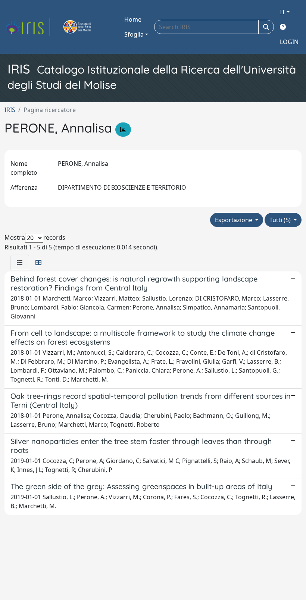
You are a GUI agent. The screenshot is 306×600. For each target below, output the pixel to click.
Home (132, 19)
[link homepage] (27, 27)
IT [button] (282, 12)
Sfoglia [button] (134, 34)
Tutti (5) (280, 220)
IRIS (9, 110)
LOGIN (289, 42)
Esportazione (234, 220)
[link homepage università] (86, 27)
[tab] (19, 262)
